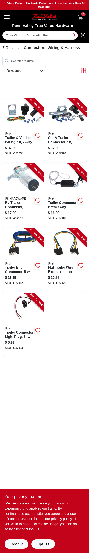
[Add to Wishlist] (37, 135)
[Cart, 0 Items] (80, 17)
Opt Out (43, 544)
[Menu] (7, 17)
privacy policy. (62, 519)
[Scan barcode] (83, 35)
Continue (16, 544)
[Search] (74, 35)
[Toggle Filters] (83, 70)
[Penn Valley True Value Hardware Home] (44, 16)
